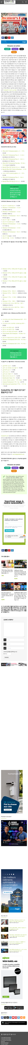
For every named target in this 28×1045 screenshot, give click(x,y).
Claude (14, 52)
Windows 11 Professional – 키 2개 (11, 207)
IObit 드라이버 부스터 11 (9, 376)
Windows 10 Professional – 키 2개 (11, 224)
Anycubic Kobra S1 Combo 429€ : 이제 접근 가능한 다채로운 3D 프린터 (7, 595)
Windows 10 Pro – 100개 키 (10, 293)
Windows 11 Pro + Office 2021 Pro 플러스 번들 (14, 277)
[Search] (22, 2)
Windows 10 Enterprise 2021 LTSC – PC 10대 (14, 343)
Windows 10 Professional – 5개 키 (11, 232)
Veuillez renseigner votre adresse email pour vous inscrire (14, 519)
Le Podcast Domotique (6, 1040)
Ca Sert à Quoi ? (4, 1044)
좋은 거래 (8, 14)
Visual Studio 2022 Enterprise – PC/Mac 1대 (14, 333)
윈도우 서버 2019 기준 (8, 329)
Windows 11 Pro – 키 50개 (9, 297)
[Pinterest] (16, 1017)
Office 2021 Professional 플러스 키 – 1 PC (13, 151)
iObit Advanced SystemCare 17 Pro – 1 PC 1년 (14, 384)
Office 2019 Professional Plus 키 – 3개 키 (13, 177)
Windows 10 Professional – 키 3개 (11, 228)
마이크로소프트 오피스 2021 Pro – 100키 (13, 307)
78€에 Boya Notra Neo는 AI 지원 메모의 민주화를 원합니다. (7, 571)
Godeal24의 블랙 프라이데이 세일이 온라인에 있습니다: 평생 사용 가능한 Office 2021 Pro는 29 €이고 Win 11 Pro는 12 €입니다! (20, 596)
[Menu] (1, 2)
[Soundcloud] (21, 1017)
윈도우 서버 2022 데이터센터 (10, 331)
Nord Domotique (4, 1042)
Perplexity (15, 49)
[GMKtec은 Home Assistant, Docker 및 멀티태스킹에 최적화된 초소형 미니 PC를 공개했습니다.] (20, 561)
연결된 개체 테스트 (13, 930)
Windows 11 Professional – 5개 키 (11, 215)
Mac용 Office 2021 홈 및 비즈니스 (11, 167)
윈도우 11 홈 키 (6, 219)
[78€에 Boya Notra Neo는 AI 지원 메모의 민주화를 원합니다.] (7, 561)
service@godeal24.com (18, 454)
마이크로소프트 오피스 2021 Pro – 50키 (13, 303)
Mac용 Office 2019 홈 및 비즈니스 (11, 181)
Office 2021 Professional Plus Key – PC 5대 (14, 163)
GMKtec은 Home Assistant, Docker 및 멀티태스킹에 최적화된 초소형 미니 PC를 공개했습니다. (20, 573)
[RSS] (24, 1017)
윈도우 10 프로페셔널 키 (9, 221)
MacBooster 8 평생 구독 (9, 378)
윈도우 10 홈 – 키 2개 (8, 238)
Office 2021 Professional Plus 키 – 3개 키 (13, 159)
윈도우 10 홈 (6, 236)
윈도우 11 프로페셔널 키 (9, 205)
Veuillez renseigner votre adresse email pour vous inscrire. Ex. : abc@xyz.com (13, 527)
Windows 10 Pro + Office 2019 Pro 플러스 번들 (14, 273)
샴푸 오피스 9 (6, 372)
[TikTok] (8, 1017)
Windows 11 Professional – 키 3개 (11, 211)
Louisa (4, 32)
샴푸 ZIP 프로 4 (6, 370)
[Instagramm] (10, 1017)
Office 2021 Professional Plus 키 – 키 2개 (13, 155)
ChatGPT (7, 49)
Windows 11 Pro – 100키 (9, 301)
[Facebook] (2, 1017)
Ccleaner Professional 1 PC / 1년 (11, 382)
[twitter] (5, 1017)
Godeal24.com (4, 436)
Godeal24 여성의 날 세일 (10, 90)
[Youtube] (13, 1017)
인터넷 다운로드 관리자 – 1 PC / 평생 (12, 380)
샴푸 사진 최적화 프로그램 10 (10, 368)
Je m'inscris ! (9, 530)
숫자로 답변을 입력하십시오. (10, 651)
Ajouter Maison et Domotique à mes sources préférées (15, 1023)
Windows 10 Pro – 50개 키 (9, 291)
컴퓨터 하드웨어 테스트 (13, 922)
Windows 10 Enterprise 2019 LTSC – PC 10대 (14, 339)
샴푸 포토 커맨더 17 (8, 374)
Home (3, 14)
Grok (21, 49)
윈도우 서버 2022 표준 (8, 327)
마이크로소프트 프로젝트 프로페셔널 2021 (13, 323)
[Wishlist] (26, 2)
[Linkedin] (18, 1017)
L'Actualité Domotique (6, 1037)
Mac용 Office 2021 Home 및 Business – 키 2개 (14, 169)
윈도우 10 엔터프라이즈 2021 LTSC (12, 337)
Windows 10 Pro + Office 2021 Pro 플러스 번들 (14, 269)
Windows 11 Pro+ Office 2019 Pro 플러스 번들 (14, 281)
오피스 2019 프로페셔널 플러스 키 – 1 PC (13, 173)
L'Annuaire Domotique (6, 1039)
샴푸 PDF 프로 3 (7, 366)
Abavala (3, 1041)
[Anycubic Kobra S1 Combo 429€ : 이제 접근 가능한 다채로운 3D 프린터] (7, 583)
